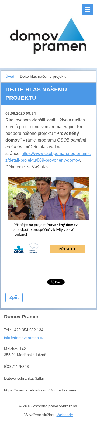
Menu (87, 9)
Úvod (9, 76)
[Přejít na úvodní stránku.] (48, 30)
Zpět (14, 297)
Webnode (65, 415)
